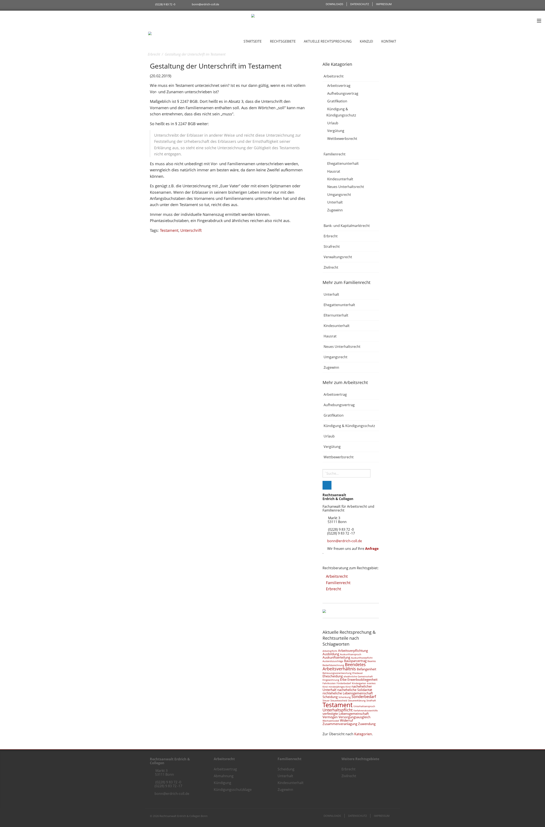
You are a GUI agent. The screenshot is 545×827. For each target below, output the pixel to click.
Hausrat (333, 171)
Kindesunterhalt (340, 179)
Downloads (334, 4)
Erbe (343, 679)
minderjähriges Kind (339, 686)
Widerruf (346, 720)
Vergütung (335, 131)
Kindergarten (359, 683)
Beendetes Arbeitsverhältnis (344, 667)
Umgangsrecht (339, 194)
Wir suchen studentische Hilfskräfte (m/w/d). (178, 13)
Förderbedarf (344, 683)
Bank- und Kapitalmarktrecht (347, 225)
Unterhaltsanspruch (364, 706)
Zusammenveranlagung (340, 724)
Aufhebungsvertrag (342, 93)
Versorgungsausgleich (354, 717)
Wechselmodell (331, 720)
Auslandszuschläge (333, 661)
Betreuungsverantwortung (337, 673)
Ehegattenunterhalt (343, 163)
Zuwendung (367, 724)
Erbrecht (331, 236)
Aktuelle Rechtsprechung (328, 41)
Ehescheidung (333, 676)
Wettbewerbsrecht (342, 138)
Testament (169, 230)
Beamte (371, 661)
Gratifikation (337, 101)
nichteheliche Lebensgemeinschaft (348, 693)
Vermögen (330, 717)
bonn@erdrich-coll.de (205, 4)
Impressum (384, 4)
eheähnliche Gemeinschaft (358, 676)
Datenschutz (359, 4)
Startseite (253, 41)
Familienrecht (335, 154)
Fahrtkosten (329, 683)
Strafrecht (332, 246)
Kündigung (222, 782)
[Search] (327, 485)
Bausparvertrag (355, 661)
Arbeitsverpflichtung (353, 650)
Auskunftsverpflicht (362, 657)
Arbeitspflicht (330, 650)
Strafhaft (371, 700)
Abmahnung (224, 776)
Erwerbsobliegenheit (362, 679)
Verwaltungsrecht (338, 257)
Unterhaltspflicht (338, 709)
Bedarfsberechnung (333, 665)
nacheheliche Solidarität (354, 690)
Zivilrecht (331, 267)
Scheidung (330, 697)
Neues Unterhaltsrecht (345, 187)
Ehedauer (357, 673)
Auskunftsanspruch (350, 654)
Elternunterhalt (336, 315)
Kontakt (388, 41)
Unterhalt (335, 202)
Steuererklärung (357, 700)
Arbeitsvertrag (338, 85)
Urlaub (332, 123)
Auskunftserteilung (336, 657)
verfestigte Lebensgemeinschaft (346, 713)
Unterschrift (191, 230)
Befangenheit (366, 669)
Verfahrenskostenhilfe (365, 710)
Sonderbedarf (363, 696)
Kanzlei (366, 41)
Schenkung (344, 697)
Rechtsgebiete (283, 41)
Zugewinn (335, 210)
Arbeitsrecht (334, 76)
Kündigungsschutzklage (233, 789)
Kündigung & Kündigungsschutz (341, 112)
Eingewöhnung (331, 679)
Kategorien (363, 734)
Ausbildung (331, 654)
